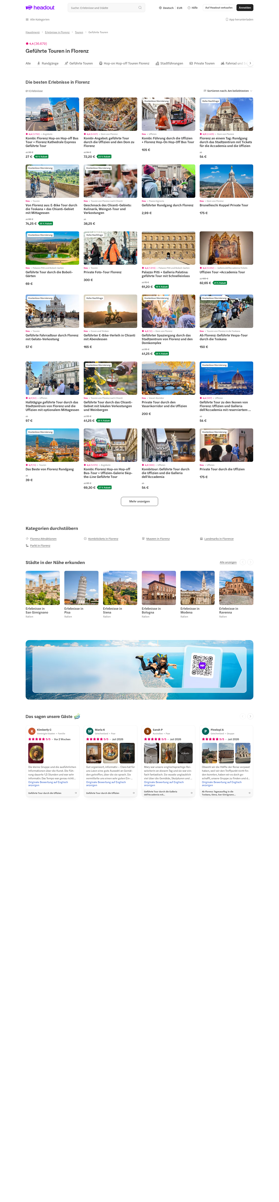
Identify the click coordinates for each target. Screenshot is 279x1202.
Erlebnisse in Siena (112, 610)
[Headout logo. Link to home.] (40, 7)
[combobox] (106, 7)
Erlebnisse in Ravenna (228, 610)
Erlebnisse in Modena (189, 610)
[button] (38, 19)
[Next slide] (250, 63)
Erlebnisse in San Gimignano (37, 610)
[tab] (28, 63)
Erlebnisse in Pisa (73, 610)
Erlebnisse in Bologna (151, 610)
